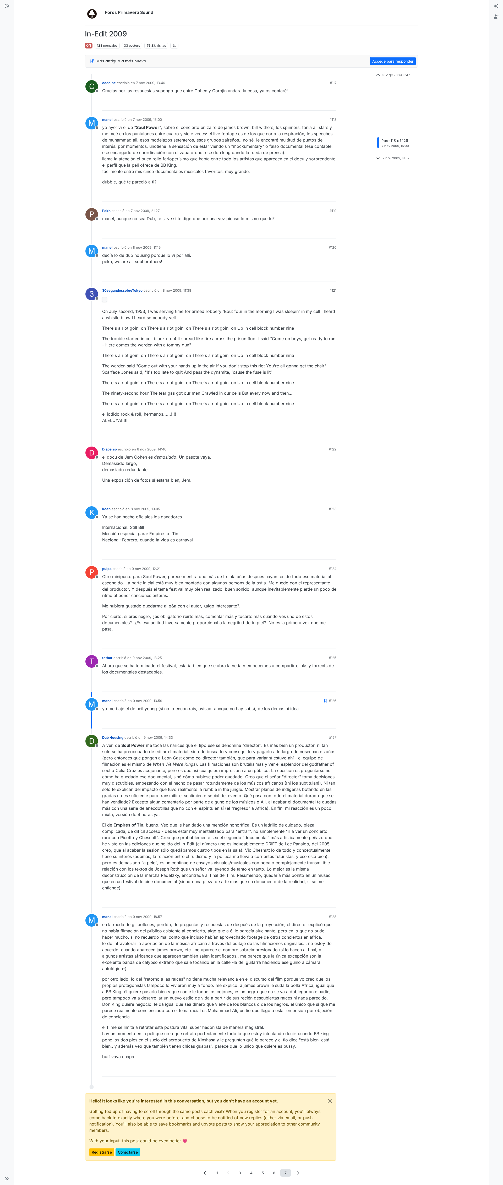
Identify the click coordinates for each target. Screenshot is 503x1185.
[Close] (330, 1101)
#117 (333, 83)
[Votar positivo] (303, 104)
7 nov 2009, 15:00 (147, 119)
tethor (107, 658)
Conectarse (128, 1152)
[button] (7, 1179)
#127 (332, 737)
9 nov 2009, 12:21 (146, 569)
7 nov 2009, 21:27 (145, 211)
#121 (333, 290)
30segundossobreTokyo (122, 290)
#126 (332, 701)
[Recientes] (7, 6)
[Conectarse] (496, 6)
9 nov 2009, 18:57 (147, 917)
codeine (109, 83)
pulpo (107, 569)
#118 (333, 119)
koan (106, 509)
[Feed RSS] (174, 45)
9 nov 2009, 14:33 (158, 737)
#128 (332, 917)
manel (107, 119)
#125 (332, 658)
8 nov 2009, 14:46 (151, 449)
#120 (332, 247)
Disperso (109, 449)
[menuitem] (496, 6)
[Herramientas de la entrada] (332, 104)
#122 (332, 449)
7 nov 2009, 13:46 (150, 83)
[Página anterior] (205, 1173)
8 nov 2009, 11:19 (147, 247)
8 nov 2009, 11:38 (177, 290)
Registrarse (102, 1152)
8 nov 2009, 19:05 (145, 509)
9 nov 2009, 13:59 (147, 701)
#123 (332, 509)
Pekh (106, 211)
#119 (333, 211)
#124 (332, 569)
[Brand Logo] (94, 12)
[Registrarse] (496, 17)
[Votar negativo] (321, 104)
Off (88, 45)
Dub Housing (112, 737)
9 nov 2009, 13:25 (147, 658)
